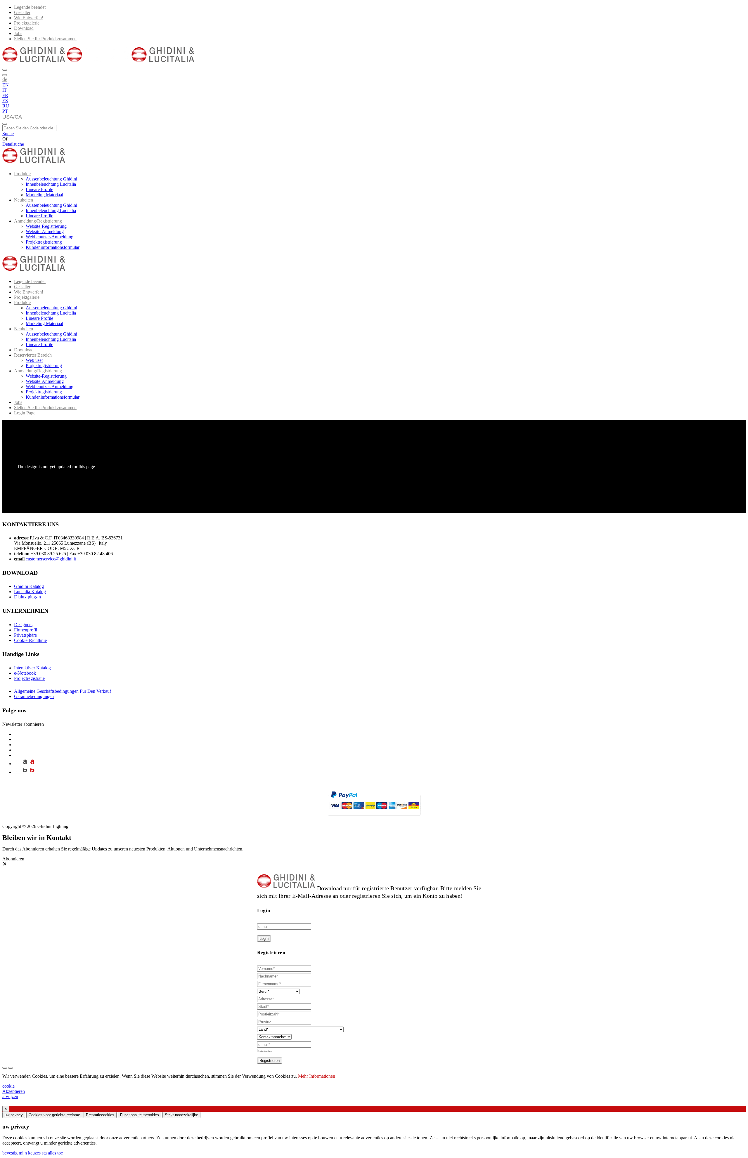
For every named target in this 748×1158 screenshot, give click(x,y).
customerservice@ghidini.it (51, 558)
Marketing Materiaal (44, 194)
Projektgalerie (26, 22)
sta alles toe (52, 1152)
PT (5, 111)
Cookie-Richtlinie (30, 640)
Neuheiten (23, 199)
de (4, 79)
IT (4, 90)
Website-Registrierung (46, 226)
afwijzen (10, 1096)
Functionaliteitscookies (139, 1115)
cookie (8, 1086)
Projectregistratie (29, 678)
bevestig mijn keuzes (21, 1152)
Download (24, 28)
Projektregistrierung (44, 241)
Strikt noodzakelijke (181, 1115)
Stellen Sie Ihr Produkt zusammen (45, 38)
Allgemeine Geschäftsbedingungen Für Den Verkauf (62, 691)
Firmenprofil (25, 629)
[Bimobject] (25, 772)
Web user (34, 360)
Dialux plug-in (27, 596)
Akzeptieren (13, 1091)
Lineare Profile (39, 189)
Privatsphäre (25, 635)
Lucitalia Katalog (30, 591)
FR (5, 95)
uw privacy (14, 1115)
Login (264, 938)
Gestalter (22, 12)
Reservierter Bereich (33, 355)
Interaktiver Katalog (32, 667)
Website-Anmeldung (45, 231)
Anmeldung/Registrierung (38, 220)
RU (5, 105)
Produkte (22, 173)
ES (5, 100)
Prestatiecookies (100, 1115)
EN (5, 84)
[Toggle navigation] (4, 124)
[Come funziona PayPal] (374, 818)
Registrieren (269, 1060)
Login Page (24, 412)
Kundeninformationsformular (52, 247)
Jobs (18, 33)
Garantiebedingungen (34, 696)
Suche (8, 133)
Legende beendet (30, 7)
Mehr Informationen (316, 1076)
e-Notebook (25, 673)
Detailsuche (13, 144)
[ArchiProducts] (25, 763)
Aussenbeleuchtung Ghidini (51, 178)
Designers (23, 624)
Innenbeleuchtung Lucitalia (51, 184)
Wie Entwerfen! (28, 17)
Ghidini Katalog (29, 586)
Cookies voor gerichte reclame (54, 1115)
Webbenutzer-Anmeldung (49, 236)
